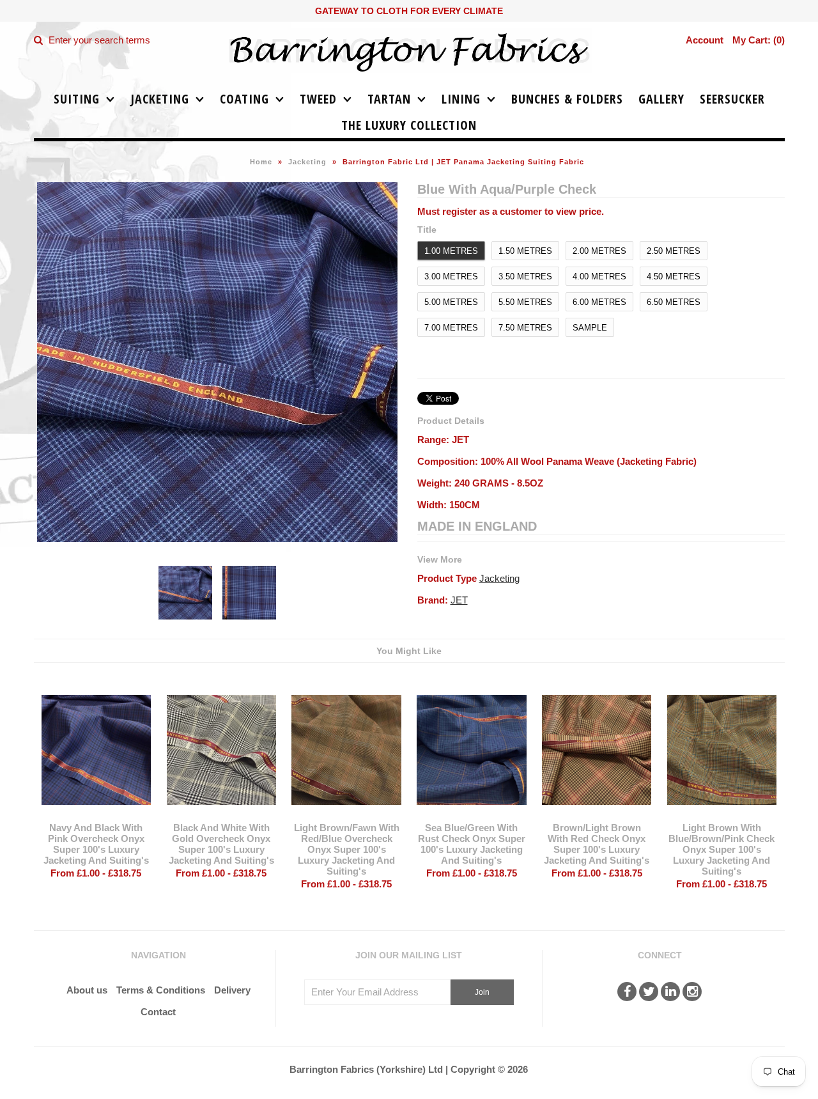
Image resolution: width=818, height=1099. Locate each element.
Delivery (232, 990)
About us (86, 990)
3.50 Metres (525, 276)
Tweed (318, 98)
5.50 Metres (525, 302)
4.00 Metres (599, 276)
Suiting (77, 98)
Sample (590, 327)
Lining (461, 98)
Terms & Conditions (160, 990)
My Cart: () (758, 40)
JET (459, 600)
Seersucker (732, 98)
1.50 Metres (525, 251)
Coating (244, 98)
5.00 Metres (451, 302)
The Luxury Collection (409, 125)
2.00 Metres (599, 251)
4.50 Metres (673, 276)
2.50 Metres (673, 251)
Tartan (389, 98)
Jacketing (159, 98)
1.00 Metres (451, 251)
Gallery (661, 98)
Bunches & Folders (567, 98)
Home (261, 162)
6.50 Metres (673, 302)
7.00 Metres (451, 327)
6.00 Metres (599, 302)
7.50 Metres (525, 327)
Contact (158, 1011)
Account (704, 40)
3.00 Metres (451, 276)
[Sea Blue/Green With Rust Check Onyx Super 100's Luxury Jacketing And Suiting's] (471, 814)
